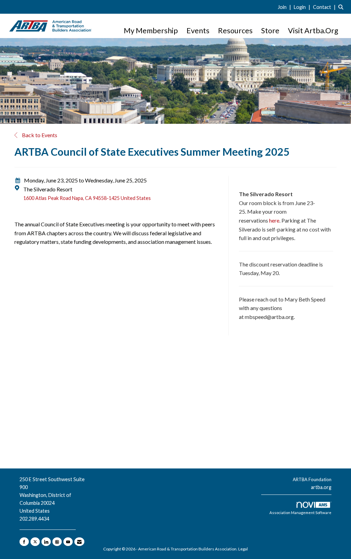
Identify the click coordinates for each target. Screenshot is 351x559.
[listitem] (285, 6)
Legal (243, 548)
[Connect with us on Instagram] (57, 541)
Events (197, 30)
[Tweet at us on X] (35, 541)
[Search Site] (342, 6)
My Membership (151, 30)
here (274, 220)
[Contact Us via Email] (79, 541)
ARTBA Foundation (312, 479)
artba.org (321, 487)
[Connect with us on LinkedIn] (46, 541)
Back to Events (39, 135)
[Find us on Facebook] (24, 541)
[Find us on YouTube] (68, 541)
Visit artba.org (313, 30)
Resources (235, 30)
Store (270, 30)
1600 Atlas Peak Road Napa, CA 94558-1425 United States (87, 198)
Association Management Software (300, 512)
